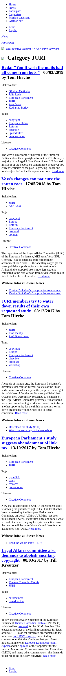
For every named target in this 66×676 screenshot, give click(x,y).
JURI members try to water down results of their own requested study (27, 306)
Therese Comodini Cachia (24, 582)
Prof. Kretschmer (19, 336)
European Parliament (21, 97)
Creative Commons (20, 148)
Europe (13, 221)
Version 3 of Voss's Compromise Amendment (35, 293)
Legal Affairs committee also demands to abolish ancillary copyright (28, 555)
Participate (15, 11)
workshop (14, 365)
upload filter (16, 133)
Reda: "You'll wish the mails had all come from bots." (32, 70)
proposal (14, 231)
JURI (12, 101)
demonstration (17, 136)
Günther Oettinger (19, 91)
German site (16, 20)
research (13, 483)
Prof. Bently (16, 333)
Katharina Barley (19, 107)
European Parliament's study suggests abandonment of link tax (29, 443)
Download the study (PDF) (24, 427)
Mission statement (19, 17)
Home (12, 4)
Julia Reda (15, 94)
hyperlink (14, 477)
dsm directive (16, 601)
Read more (58, 171)
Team (12, 27)
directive (14, 129)
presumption (16, 487)
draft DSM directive (24, 636)
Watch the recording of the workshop (30, 430)
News (12, 7)
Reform (13, 126)
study (12, 480)
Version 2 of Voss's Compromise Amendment (35, 290)
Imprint (13, 30)
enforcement (16, 597)
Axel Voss (15, 104)
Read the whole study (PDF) (25, 542)
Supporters (15, 14)
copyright (14, 119)
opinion (13, 234)
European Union (18, 123)
